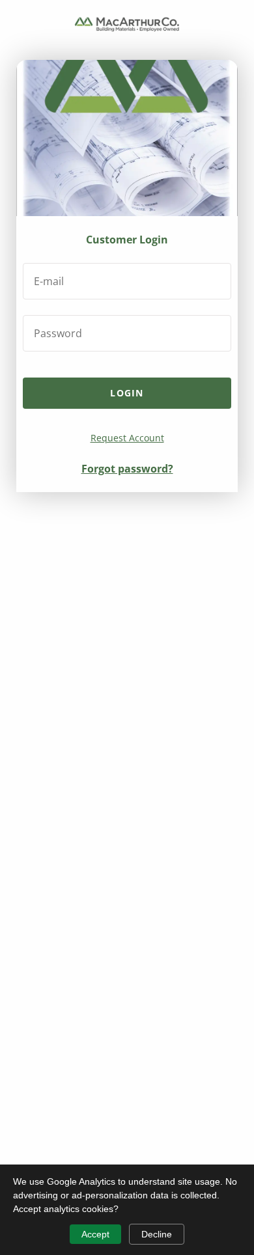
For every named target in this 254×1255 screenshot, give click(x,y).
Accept (95, 1234)
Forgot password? (127, 469)
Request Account (127, 438)
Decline (156, 1234)
